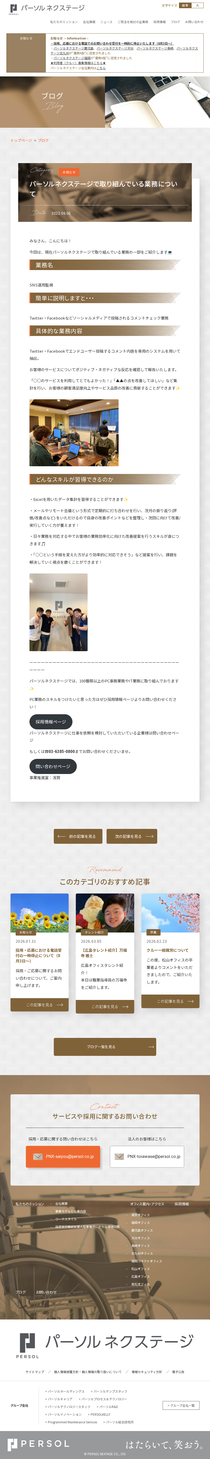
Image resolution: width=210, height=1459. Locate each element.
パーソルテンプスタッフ (110, 1391)
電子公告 (178, 1371)
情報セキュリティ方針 (147, 1371)
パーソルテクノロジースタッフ (69, 1406)
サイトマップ (35, 1371)
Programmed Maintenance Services (72, 1422)
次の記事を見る (128, 836)
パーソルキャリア (60, 1399)
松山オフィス (140, 1268)
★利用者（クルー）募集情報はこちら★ (78, 63)
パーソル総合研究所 (120, 1422)
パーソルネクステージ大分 (115, 48)
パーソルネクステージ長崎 (154, 48)
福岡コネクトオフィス (146, 1261)
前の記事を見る (82, 836)
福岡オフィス (140, 1222)
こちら (101, 68)
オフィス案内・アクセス (147, 1203)
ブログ (21, 1292)
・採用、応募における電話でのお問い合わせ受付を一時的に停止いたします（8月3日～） (112, 43)
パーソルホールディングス (66, 1391)
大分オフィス (140, 1238)
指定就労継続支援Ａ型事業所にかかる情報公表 (87, 1226)
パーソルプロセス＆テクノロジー (104, 1399)
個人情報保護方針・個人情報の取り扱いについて (88, 1371)
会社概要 (61, 1203)
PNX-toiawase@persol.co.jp (154, 1156)
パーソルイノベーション (65, 1414)
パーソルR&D (108, 1406)
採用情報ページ (51, 721)
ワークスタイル (66, 1219)
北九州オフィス (142, 1253)
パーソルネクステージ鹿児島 (73, 48)
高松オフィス (140, 1284)
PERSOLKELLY (100, 1414)
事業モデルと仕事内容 (70, 1211)
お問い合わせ (46, 1292)
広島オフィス (140, 1276)
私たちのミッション (30, 1203)
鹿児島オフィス (142, 1230)
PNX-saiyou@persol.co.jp (70, 1156)
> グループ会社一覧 (181, 1405)
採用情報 (182, 1203)
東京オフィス (140, 1215)
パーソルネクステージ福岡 (72, 58)
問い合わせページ (53, 766)
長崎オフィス (140, 1245)
